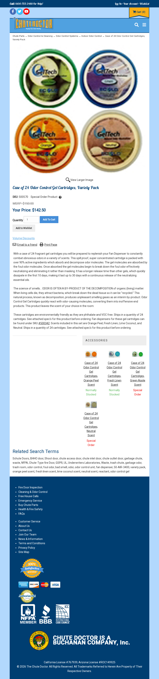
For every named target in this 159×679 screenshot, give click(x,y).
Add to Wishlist (24, 228)
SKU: (16, 196)
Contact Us (25, 530)
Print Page (50, 244)
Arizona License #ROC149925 (97, 662)
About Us (24, 525)
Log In (118, 3)
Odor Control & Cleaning (40, 36)
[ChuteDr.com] (33, 23)
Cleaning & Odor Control (33, 491)
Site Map (23, 552)
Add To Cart (49, 219)
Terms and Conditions (31, 543)
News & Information (30, 539)
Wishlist (144, 3)
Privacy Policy (26, 547)
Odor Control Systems (67, 36)
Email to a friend (27, 244)
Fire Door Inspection (30, 487)
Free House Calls (28, 496)
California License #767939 (60, 662)
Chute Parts (18, 36)
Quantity (18, 220)
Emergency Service (30, 500)
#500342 (44, 323)
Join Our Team (27, 534)
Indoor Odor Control (91, 36)
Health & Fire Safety (30, 509)
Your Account (130, 3)
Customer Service (29, 521)
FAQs (21, 513)
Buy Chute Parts (28, 504)
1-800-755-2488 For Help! (26, 3)
